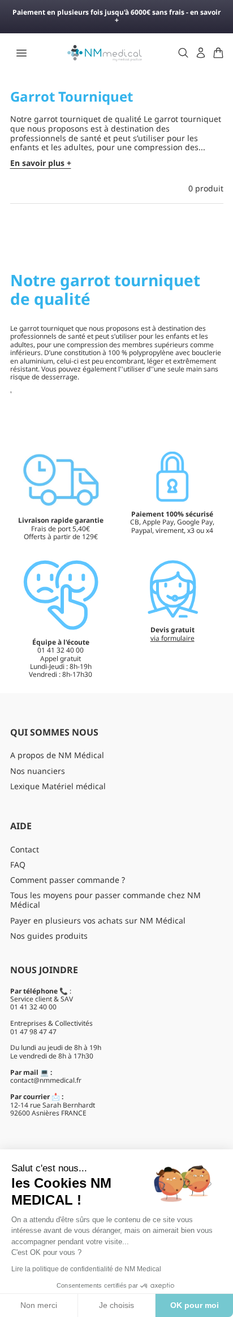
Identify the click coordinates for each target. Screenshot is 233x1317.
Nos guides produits (49, 935)
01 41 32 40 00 (33, 1007)
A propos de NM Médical (57, 755)
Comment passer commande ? (67, 879)
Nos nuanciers (37, 770)
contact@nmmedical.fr (45, 1080)
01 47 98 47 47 (33, 1031)
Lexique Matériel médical (58, 786)
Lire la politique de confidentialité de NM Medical (86, 1269)
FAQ (17, 864)
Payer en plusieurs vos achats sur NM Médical (97, 920)
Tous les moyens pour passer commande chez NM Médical (105, 900)
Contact (24, 849)
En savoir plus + (40, 163)
